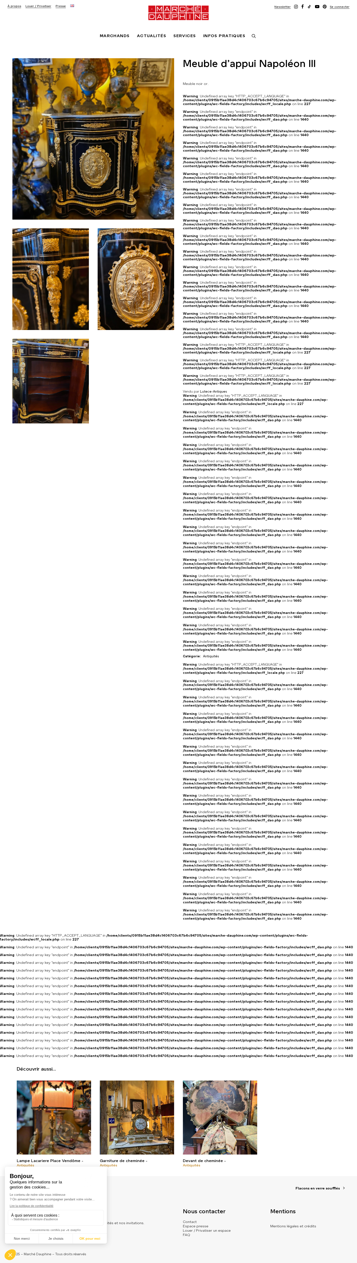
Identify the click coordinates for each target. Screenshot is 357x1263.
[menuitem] (14, 6)
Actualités (151, 35)
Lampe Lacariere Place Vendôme (48, 1160)
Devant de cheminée (203, 1160)
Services (184, 35)
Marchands (115, 35)
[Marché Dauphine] (178, 13)
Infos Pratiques (224, 35)
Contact (190, 1222)
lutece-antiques (213, 391)
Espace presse (195, 1226)
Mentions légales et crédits (293, 1226)
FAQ (186, 1235)
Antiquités (25, 1165)
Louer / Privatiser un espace (207, 1230)
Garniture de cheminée (122, 1160)
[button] (282, 6)
